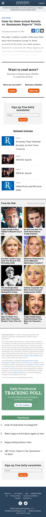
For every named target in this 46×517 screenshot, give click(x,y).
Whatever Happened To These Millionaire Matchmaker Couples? (34, 261)
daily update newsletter (32, 356)
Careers (17, 498)
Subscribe (33, 90)
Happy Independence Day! (18, 442)
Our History (18, 493)
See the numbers (23, 405)
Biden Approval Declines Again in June (24, 433)
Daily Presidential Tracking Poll (21, 425)
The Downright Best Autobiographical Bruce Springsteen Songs (11, 290)
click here (30, 377)
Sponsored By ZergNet (36, 203)
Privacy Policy (15, 496)
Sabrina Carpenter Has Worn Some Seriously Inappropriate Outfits (33, 290)
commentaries (25, 362)
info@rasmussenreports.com (15, 511)
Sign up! (23, 120)
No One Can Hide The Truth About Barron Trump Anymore (33, 232)
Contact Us (27, 498)
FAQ (26, 493)
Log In (41, 3)
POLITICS (6, 18)
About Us (8, 493)
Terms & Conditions (30, 496)
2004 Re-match (24, 159)
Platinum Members (19, 373)
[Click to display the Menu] (3, 3)
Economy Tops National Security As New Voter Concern (28, 145)
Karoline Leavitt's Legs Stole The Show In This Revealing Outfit (11, 261)
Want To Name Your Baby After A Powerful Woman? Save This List (11, 319)
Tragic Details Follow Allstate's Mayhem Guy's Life (11, 232)
